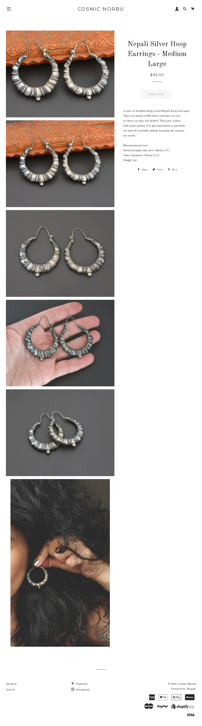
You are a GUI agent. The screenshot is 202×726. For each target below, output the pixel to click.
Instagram (82, 689)
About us (11, 684)
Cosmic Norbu (101, 9)
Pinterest (81, 684)
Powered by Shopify (183, 688)
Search (10, 689)
